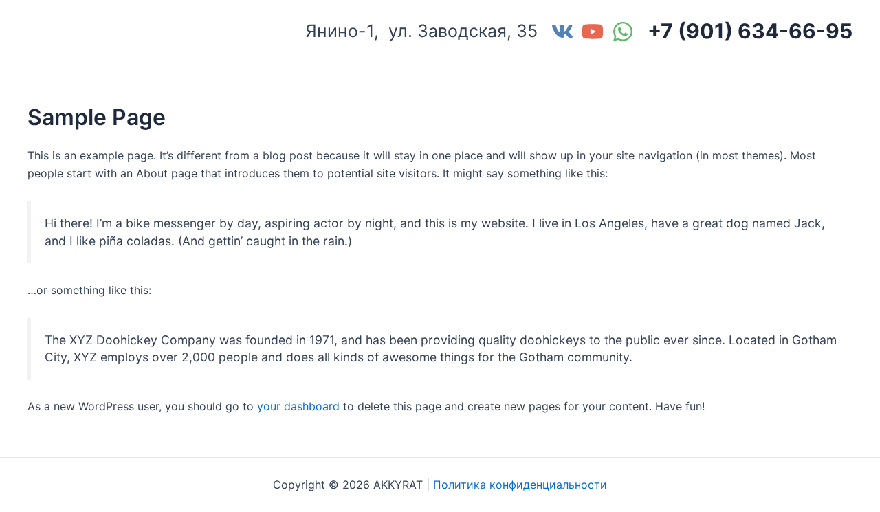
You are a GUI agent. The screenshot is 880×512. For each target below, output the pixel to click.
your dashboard (298, 406)
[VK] (562, 32)
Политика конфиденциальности (520, 484)
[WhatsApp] (623, 32)
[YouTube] (593, 32)
